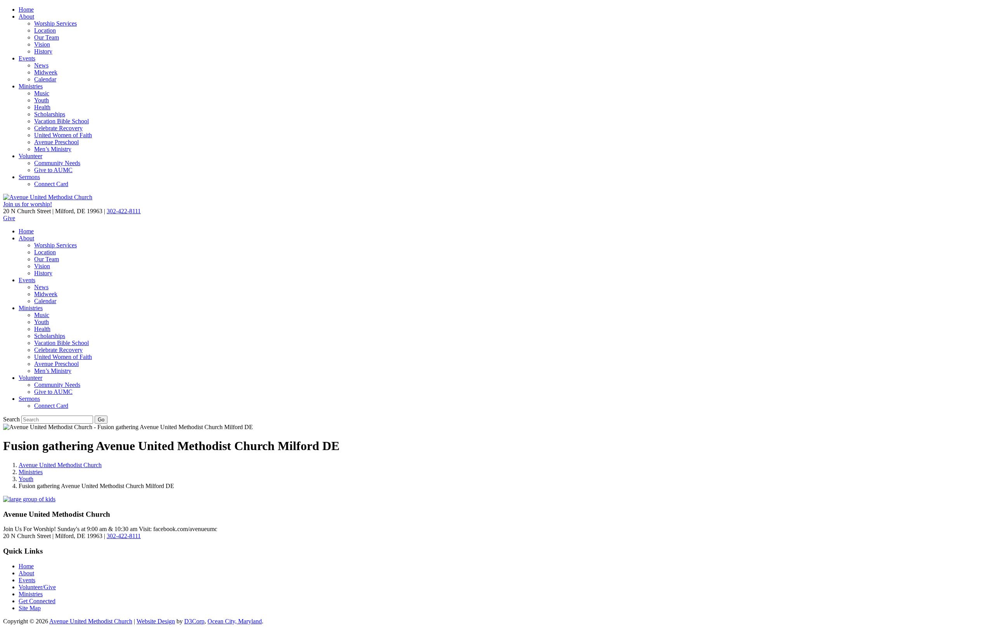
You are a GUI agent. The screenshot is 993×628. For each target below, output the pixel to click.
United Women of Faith (63, 135)
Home (26, 9)
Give (9, 218)
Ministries (31, 86)
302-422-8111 (124, 211)
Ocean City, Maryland (235, 621)
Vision (42, 44)
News (41, 65)
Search (11, 419)
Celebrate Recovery (58, 128)
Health (42, 107)
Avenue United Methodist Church (60, 465)
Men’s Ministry (52, 149)
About (26, 16)
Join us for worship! (27, 204)
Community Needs (57, 163)
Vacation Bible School (61, 121)
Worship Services (55, 23)
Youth (41, 100)
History (43, 51)
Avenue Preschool (56, 142)
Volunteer (30, 156)
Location (45, 30)
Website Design (156, 621)
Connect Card (51, 184)
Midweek (45, 72)
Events (27, 58)
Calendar (45, 79)
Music (41, 93)
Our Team (46, 37)
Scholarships (49, 114)
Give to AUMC (53, 170)
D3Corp (194, 621)
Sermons (29, 177)
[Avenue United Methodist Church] (47, 197)
